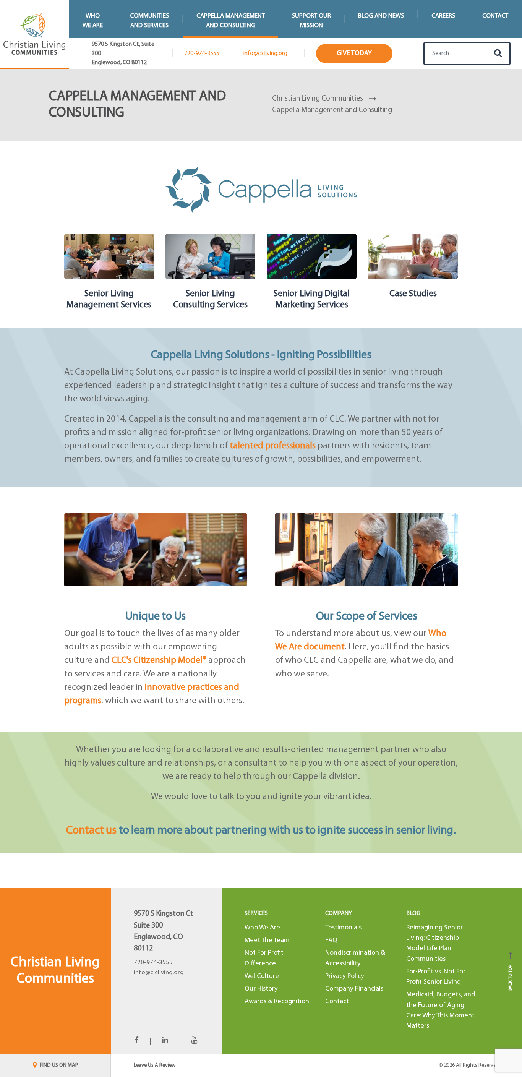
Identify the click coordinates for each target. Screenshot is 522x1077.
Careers (443, 16)
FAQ (331, 940)
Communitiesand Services (149, 21)
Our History (261, 989)
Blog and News (381, 16)
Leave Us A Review (154, 1065)
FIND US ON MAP (58, 1065)
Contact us (91, 831)
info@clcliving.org (265, 53)
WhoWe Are (93, 21)
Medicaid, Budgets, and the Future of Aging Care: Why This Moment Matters (440, 1010)
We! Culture (262, 976)
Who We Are (262, 927)
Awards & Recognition (277, 1001)
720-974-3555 (201, 53)
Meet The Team (267, 940)
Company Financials (354, 989)
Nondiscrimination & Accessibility (355, 958)
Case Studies (413, 293)
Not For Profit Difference (264, 958)
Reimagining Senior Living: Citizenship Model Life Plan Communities (434, 943)
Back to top (510, 974)
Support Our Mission (311, 21)
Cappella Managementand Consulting (230, 21)
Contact (495, 16)
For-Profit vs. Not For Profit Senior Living (435, 977)
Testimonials (343, 927)
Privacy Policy (344, 976)
